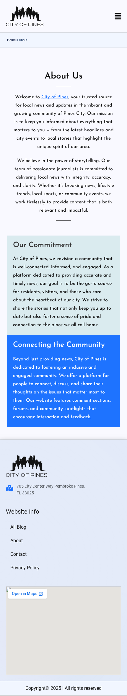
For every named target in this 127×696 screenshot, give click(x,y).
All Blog (18, 527)
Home (11, 40)
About (16, 540)
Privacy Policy (25, 568)
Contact (18, 554)
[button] (118, 16)
